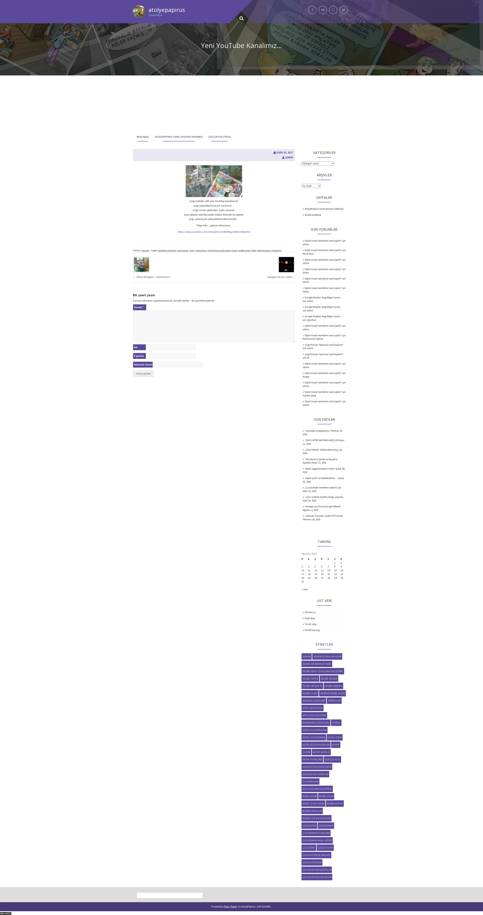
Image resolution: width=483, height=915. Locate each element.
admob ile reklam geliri (327, 656)
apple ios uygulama (314, 715)
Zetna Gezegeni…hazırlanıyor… (152, 277)
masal (234, 250)
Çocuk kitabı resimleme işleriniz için (323, 487)
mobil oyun (326, 796)
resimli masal (263, 250)
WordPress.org (312, 630)
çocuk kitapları (311, 862)
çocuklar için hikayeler (316, 877)
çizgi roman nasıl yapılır (218, 250)
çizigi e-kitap (325, 847)
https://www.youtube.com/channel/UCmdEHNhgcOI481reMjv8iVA (214, 231)
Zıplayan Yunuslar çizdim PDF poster (324, 515)
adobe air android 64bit (316, 664)
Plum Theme (230, 906)
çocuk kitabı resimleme (316, 855)
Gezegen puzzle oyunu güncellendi (323, 506)
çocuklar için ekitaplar (316, 869)
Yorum (139, 307)
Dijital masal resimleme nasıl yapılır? (323, 240)
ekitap (335, 744)
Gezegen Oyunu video (281, 277)
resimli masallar (312, 811)
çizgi (191, 250)
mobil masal (244, 250)
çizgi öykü (308, 847)
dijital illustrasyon (314, 730)
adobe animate (333, 686)
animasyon (182, 250)
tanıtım (145, 250)
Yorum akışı (311, 624)
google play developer (316, 766)
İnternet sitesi (143, 364)
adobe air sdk (329, 678)
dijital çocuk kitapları (316, 744)
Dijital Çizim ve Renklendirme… (321, 478)
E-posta (139, 356)
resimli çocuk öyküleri (316, 818)
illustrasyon (310, 781)
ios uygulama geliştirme (317, 789)
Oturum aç (310, 612)
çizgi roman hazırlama (316, 833)
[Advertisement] (241, 103)
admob (306, 656)
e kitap (306, 752)
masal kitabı (309, 796)
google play (332, 759)
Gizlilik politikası (219, 136)
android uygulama (167, 250)
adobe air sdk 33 (312, 686)
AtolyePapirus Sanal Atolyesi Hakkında (179, 136)
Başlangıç (143, 136)
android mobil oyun (332, 693)
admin (289, 157)
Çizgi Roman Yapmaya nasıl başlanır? (324, 344)
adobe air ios (310, 678)
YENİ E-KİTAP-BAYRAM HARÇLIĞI (321, 440)
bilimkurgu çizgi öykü (315, 722)
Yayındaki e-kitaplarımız (317, 430)
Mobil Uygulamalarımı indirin (320, 468)
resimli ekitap (335, 803)
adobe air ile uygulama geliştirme (322, 671)
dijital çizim (335, 737)
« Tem (304, 589)
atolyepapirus (166, 10)
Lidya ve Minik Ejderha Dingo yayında (324, 497)
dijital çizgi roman (313, 737)
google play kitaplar (315, 774)
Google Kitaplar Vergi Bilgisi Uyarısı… (324, 297)
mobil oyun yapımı (313, 803)
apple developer (312, 708)
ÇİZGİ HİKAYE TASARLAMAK (319, 449)
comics (336, 722)
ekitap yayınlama (312, 759)
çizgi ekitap (309, 825)
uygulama (276, 250)
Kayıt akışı (310, 618)
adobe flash (310, 693)
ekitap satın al (321, 752)
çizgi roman (200, 250)
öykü (253, 250)
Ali (308, 357)
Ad (135, 347)
